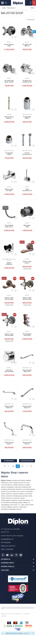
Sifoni (9, 114)
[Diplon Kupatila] (18, 3)
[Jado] (4, 182)
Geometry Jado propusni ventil (9, 371)
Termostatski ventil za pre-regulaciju (9, 227)
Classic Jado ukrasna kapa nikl (27, 299)
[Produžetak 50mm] (27, 103)
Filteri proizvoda (27, 461)
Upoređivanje (9, 461)
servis (19, 505)
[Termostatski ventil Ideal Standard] (27, 320)
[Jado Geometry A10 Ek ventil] (27, 176)
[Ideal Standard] (4, 218)
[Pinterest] (16, 555)
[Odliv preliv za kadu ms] (9, 103)
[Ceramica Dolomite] (4, 37)
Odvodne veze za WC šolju (9, 259)
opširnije (26, 633)
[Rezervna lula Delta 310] (9, 393)
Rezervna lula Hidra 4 (9, 443)
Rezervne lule (27, 367)
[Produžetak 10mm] (9, 139)
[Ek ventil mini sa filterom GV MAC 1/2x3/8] (27, 67)
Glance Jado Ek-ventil (9, 189)
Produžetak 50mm (27, 117)
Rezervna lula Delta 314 (27, 407)
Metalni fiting (27, 114)
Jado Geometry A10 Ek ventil (27, 190)
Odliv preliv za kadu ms (9, 117)
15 (13, 466)
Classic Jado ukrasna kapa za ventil (9, 299)
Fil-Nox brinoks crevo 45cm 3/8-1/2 (27, 154)
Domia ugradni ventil (9, 45)
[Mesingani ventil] (27, 212)
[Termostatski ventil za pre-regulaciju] (9, 212)
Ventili (9, 42)
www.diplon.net (9, 613)
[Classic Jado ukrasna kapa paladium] (9, 320)
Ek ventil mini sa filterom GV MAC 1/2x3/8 (27, 82)
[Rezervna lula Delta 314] (27, 393)
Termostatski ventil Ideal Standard (27, 335)
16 (18, 466)
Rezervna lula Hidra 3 (27, 443)
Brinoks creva (27, 150)
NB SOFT (21, 613)
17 (23, 466)
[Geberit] (4, 254)
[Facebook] (3, 555)
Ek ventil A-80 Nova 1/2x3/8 (9, 81)
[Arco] (22, 37)
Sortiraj (4, 8)
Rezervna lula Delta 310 (9, 407)
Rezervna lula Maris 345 (27, 370)
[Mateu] (22, 146)
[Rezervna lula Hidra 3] (27, 429)
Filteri (32, 8)
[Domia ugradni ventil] (9, 31)
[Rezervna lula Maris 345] (27, 357)
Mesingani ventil (27, 226)
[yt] (7, 555)
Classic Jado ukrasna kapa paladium (9, 335)
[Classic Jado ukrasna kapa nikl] (27, 284)
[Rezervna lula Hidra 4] (9, 429)
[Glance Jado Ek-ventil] (9, 176)
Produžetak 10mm (9, 153)
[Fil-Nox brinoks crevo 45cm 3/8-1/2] (27, 139)
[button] (6, 3)
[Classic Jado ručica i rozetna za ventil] (27, 248)
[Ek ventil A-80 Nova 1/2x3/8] (9, 67)
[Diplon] (4, 110)
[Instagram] (21, 555)
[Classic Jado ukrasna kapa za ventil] (9, 284)
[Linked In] (12, 555)
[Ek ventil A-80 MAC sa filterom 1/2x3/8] (27, 31)
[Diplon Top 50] (18, 598)
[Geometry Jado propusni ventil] (9, 357)
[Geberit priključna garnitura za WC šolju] (9, 248)
